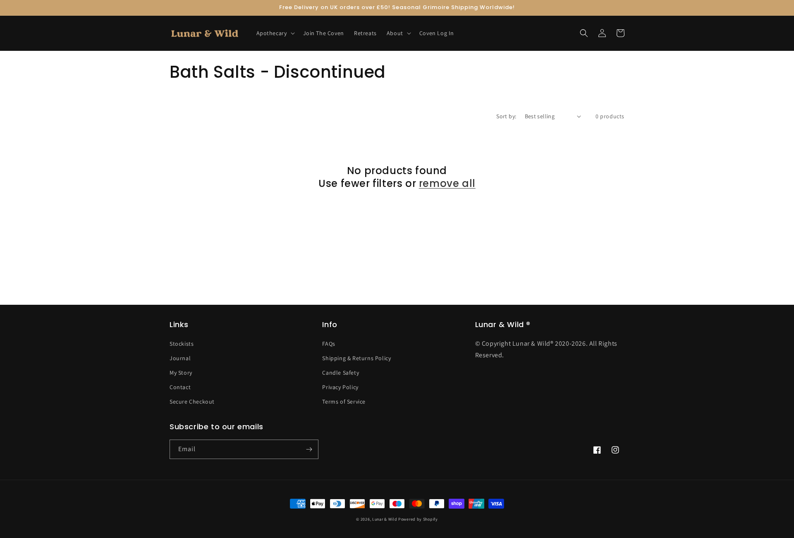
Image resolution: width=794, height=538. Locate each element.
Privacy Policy (340, 387)
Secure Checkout (192, 401)
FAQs (328, 343)
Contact (180, 387)
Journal (180, 358)
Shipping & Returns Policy (356, 358)
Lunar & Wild (384, 519)
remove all (447, 183)
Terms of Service (344, 401)
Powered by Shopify (418, 519)
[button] (274, 33)
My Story (181, 372)
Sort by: (506, 116)
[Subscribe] (309, 449)
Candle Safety (340, 372)
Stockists (182, 343)
